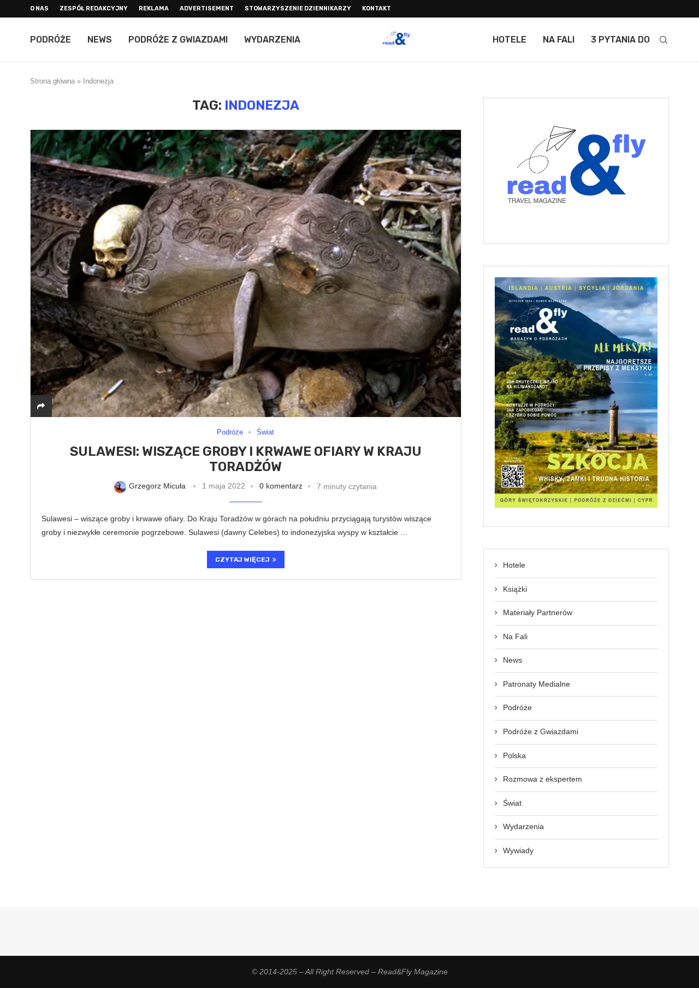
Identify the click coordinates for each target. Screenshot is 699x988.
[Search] (663, 40)
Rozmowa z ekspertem (542, 779)
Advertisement (207, 8)
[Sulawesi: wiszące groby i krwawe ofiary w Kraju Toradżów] (245, 273)
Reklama (154, 8)
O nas (39, 8)
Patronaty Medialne (536, 684)
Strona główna (52, 81)
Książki (515, 589)
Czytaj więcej (242, 559)
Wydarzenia (272, 39)
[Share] (41, 406)
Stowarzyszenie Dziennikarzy (298, 8)
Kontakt (376, 8)
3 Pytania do (620, 39)
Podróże (50, 39)
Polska (514, 755)
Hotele (509, 39)
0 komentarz (281, 485)
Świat (512, 803)
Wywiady (518, 850)
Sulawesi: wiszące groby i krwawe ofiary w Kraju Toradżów (246, 459)
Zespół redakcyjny (94, 8)
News (99, 39)
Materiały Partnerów (537, 612)
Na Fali (558, 39)
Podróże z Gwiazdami (178, 39)
